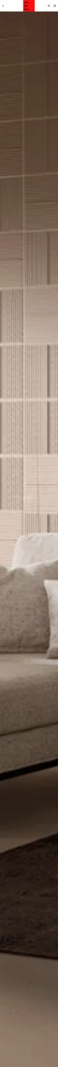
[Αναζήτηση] (49, 6)
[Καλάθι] (55, 6)
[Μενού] (3, 6)
